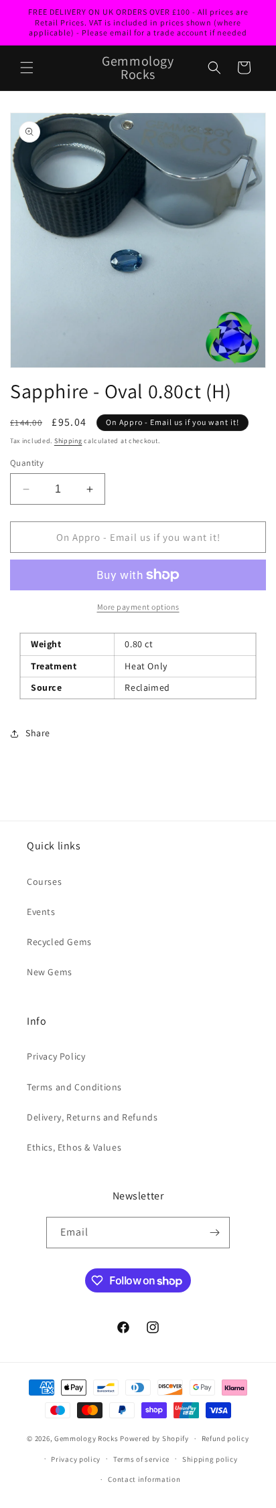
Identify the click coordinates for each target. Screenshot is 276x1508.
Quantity (27, 463)
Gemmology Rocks (86, 1438)
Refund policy (225, 1438)
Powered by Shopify (154, 1438)
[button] (27, 67)
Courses (44, 881)
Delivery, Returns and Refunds (92, 1117)
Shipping (68, 440)
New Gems (49, 972)
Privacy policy (75, 1459)
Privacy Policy (56, 1056)
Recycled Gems (59, 942)
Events (41, 912)
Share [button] (37, 733)
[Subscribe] (214, 1232)
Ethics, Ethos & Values (74, 1147)
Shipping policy (210, 1459)
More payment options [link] (138, 607)
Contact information (144, 1479)
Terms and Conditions (74, 1087)
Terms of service (141, 1459)
